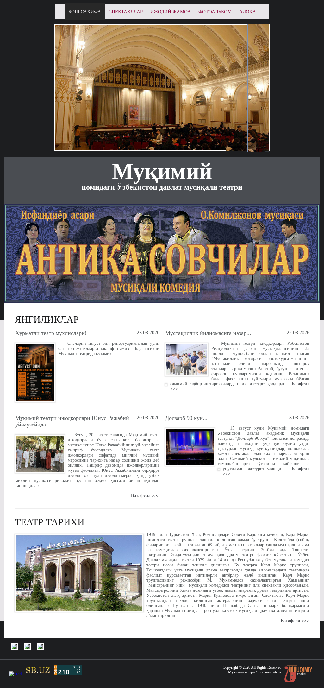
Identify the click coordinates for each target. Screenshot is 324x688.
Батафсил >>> (145, 495)
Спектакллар (126, 11)
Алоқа (247, 11)
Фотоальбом (215, 11)
